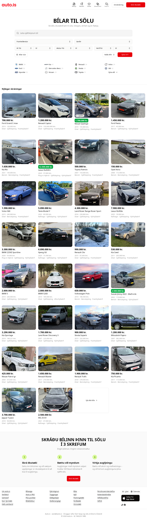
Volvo (111, 64)
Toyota (82, 72)
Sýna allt (111, 72)
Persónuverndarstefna (106, 491)
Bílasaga (29, 491)
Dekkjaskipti (54, 498)
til (36, 48)
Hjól (75, 494)
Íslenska (136, 491)
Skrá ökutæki (136, 5)
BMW (22, 64)
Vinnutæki (77, 504)
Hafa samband (7, 504)
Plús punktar (30, 498)
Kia (51, 64)
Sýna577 (125, 54)
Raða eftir (108, 54)
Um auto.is (6, 491)
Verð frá (99, 48)
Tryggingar (54, 494)
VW (110, 68)
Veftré (99, 501)
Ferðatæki (77, 501)
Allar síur (22, 54)
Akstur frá (60, 48)
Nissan (53, 72)
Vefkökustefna (102, 498)
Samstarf (5, 498)
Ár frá (19, 48)
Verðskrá (5, 494)
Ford (22, 68)
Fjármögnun (54, 491)
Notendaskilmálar (104, 494)
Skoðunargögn (55, 501)
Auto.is (9, 4)
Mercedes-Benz (56, 68)
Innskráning (118, 5)
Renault (83, 64)
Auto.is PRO (30, 494)
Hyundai (23, 72)
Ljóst (126, 491)
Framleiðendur (22, 41)
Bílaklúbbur (30, 501)
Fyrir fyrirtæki (7, 501)
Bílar (75, 491)
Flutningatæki (79, 498)
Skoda (82, 68)
